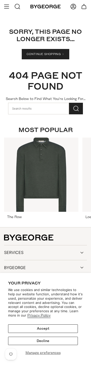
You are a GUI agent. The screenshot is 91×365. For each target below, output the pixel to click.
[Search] (76, 108)
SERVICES (14, 252)
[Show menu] (7, 6)
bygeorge (15, 267)
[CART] (84, 6)
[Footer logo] (28, 237)
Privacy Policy (39, 315)
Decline (43, 341)
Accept (43, 328)
